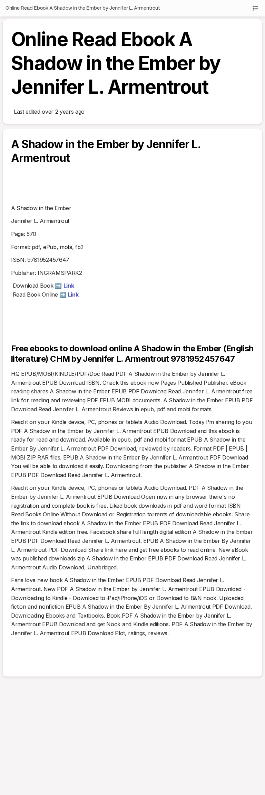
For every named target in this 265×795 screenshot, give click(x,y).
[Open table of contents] (255, 8)
